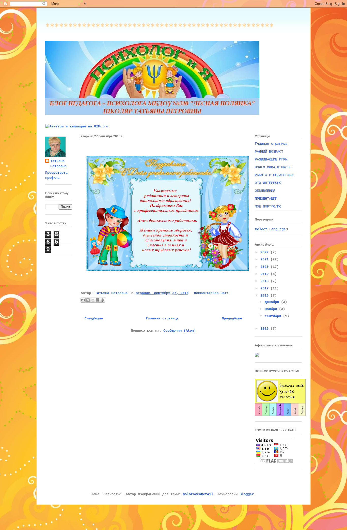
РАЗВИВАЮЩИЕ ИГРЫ (271, 159)
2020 (265, 267)
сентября (274, 316)
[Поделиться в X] (92, 300)
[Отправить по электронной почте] (83, 300)
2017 (265, 288)
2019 (265, 274)
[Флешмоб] (280, 415)
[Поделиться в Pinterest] (102, 300)
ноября (272, 309)
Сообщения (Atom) (179, 331)
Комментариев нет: (211, 293)
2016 (265, 295)
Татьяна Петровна (58, 163)
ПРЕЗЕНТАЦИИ (266, 199)
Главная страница (162, 318)
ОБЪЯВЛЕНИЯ (265, 191)
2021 (265, 259)
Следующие (94, 318)
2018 (265, 281)
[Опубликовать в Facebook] (97, 300)
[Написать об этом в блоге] (87, 300)
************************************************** (159, 28)
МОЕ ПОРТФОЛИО (268, 206)
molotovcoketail (198, 494)
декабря (273, 302)
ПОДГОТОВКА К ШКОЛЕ (273, 167)
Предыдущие (232, 318)
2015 (265, 329)
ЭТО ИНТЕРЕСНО (268, 183)
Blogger (247, 494)
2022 (265, 252)
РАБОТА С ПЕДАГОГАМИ (274, 175)
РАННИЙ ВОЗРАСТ (269, 152)
